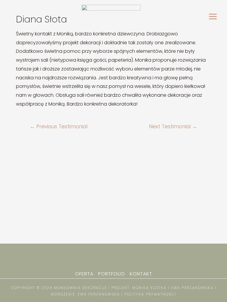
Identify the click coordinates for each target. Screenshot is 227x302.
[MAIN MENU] (213, 16)
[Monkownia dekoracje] (111, 16)
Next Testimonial (173, 126)
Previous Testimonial (58, 126)
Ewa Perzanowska (99, 294)
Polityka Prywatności (150, 294)
